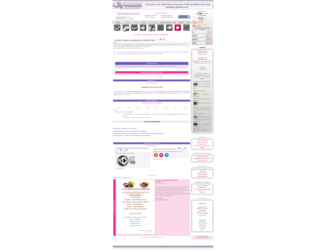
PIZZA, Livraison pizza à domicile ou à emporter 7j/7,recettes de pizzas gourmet (202, 119)
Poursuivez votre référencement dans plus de (177, 5)
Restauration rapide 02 (201, 90)
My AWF (160, 76)
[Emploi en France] (134, 32)
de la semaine (202, 192)
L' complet (202, 51)
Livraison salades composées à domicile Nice (134, 40)
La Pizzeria (203, 129)
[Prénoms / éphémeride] (143, 32)
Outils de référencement (173, 151)
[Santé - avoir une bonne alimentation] (117, 32)
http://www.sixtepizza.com (139, 48)
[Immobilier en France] (152, 32)
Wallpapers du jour (202, 190)
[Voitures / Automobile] (169, 32)
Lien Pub (202, 230)
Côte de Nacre (125, 17)
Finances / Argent (118, 153)
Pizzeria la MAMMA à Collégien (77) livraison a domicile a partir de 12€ (201, 86)
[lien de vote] (125, 115)
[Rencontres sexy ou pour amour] (177, 32)
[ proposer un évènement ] (146, 237)
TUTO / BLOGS (130, 153)
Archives (202, 147)
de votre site (202, 75)
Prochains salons (202, 215)
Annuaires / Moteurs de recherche (160, 151)
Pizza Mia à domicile (201, 113)
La (202, 69)
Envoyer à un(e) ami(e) (202, 223)
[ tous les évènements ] (157, 237)
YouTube (125, 153)
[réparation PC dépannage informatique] (126, 32)
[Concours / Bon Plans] (160, 32)
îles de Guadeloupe (125, 18)
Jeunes (180, 151)
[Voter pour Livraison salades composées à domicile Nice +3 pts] (164, 39)
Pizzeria (115, 42)
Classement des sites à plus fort (204, 61)
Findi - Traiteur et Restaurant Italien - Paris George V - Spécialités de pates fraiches (202, 109)
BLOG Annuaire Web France (204, 63)
